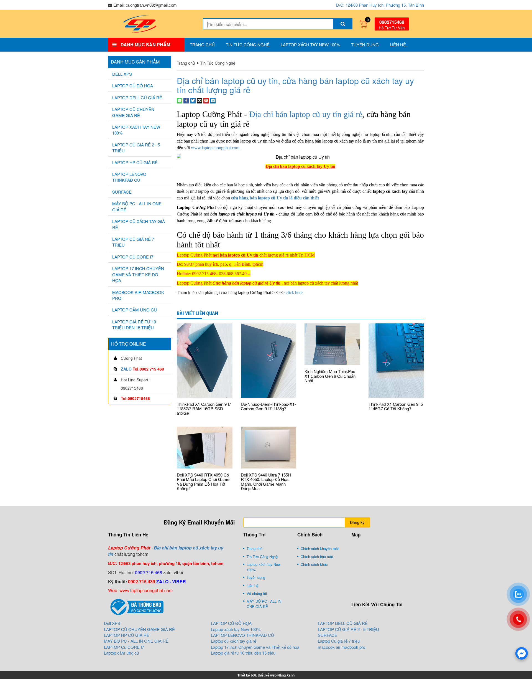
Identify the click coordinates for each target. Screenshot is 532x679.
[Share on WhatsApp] (179, 100)
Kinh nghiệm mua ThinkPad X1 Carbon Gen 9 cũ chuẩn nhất (330, 375)
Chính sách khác (314, 564)
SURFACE (122, 192)
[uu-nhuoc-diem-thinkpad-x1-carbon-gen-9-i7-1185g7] (268, 360)
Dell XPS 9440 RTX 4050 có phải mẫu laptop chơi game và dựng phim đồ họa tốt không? (203, 481)
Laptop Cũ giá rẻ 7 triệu (133, 242)
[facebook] (521, 653)
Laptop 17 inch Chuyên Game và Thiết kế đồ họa (138, 274)
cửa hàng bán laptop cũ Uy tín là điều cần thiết (275, 198)
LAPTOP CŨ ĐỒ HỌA (132, 85)
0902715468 (391, 22)
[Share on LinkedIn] (213, 100)
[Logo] (139, 23)
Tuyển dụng (365, 44)
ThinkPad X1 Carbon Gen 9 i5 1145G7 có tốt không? (396, 406)
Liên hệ (398, 44)
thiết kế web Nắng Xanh (276, 675)
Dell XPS (122, 74)
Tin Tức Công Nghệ (248, 44)
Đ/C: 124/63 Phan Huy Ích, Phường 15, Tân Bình (380, 5)
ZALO (126, 369)
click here (294, 292)
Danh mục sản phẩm (135, 62)
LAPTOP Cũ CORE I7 (132, 257)
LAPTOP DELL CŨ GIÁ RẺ (137, 97)
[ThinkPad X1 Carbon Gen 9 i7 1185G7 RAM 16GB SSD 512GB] (204, 360)
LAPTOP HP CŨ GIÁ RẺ (135, 162)
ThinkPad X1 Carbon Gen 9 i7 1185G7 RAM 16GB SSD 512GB (204, 408)
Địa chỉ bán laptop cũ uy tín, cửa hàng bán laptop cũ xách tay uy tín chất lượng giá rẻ (295, 85)
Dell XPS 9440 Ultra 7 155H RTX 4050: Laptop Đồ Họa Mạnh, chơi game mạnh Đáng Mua (266, 481)
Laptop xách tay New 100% (310, 44)
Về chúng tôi (257, 593)
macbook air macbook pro (138, 295)
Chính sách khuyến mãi (320, 548)
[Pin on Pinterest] (206, 100)
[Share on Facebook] (186, 100)
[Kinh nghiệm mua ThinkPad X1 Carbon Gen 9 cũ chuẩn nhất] (332, 344)
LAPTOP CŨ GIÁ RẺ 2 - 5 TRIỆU (136, 147)
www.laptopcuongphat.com (215, 147)
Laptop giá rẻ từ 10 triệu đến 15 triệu (134, 324)
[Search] (342, 24)
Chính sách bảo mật (317, 556)
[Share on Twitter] (193, 100)
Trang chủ (202, 44)
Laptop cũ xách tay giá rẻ (138, 224)
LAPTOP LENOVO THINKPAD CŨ (129, 177)
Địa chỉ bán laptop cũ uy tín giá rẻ (305, 114)
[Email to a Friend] (199, 100)
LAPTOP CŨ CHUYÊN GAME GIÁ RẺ (133, 112)
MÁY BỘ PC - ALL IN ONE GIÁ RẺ (137, 206)
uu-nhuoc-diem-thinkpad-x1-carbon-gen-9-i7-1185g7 (268, 406)
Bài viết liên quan (197, 313)
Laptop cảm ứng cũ (134, 310)
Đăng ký (357, 522)
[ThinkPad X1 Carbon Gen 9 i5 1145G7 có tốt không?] (396, 360)
